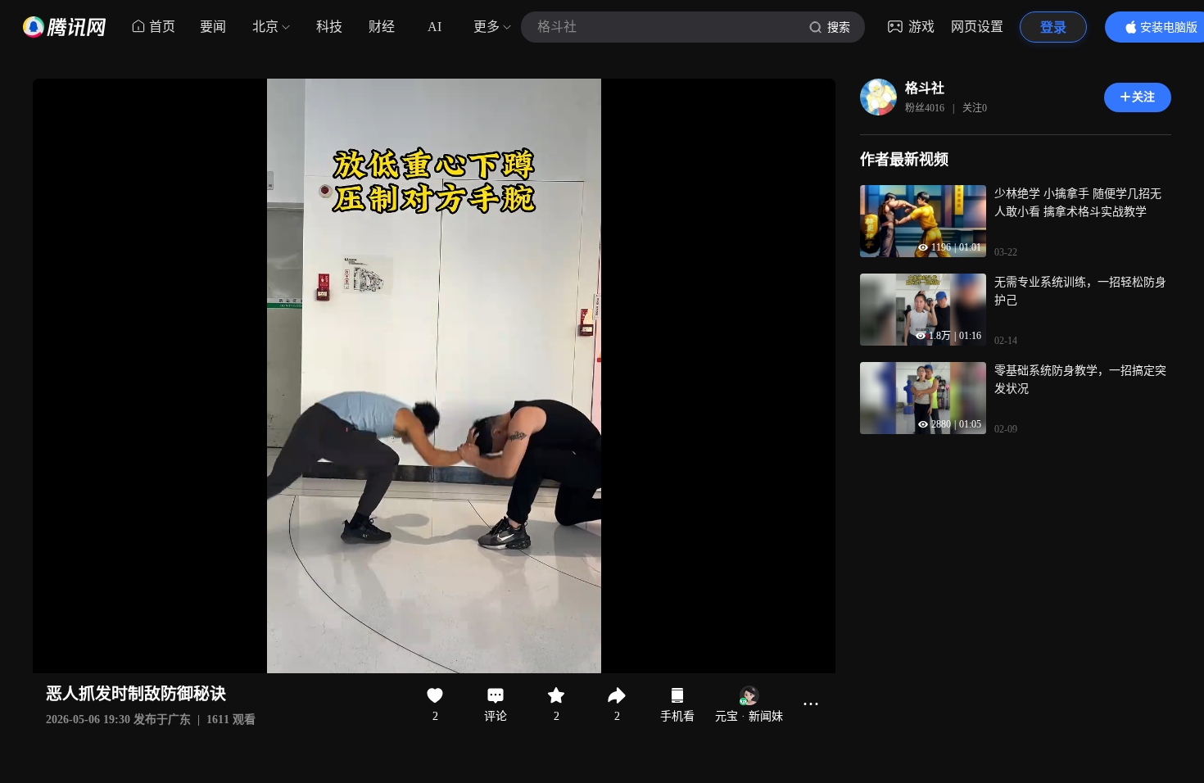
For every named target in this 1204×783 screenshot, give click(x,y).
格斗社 (924, 88)
